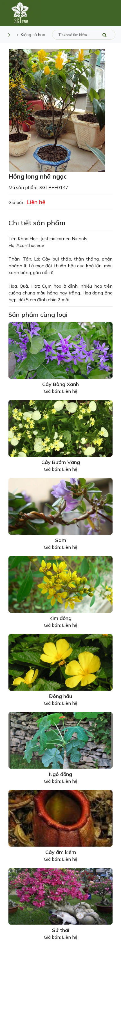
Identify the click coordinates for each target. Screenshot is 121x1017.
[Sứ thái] (60, 896)
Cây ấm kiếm (60, 852)
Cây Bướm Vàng (60, 462)
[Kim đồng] (60, 584)
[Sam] (60, 506)
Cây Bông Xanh (60, 384)
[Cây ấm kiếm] (60, 818)
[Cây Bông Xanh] (60, 350)
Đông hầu (60, 696)
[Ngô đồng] (60, 740)
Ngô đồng (60, 774)
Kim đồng (60, 618)
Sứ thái (60, 930)
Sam (60, 540)
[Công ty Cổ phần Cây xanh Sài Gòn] (20, 13)
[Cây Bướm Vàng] (60, 428)
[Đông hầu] (60, 662)
